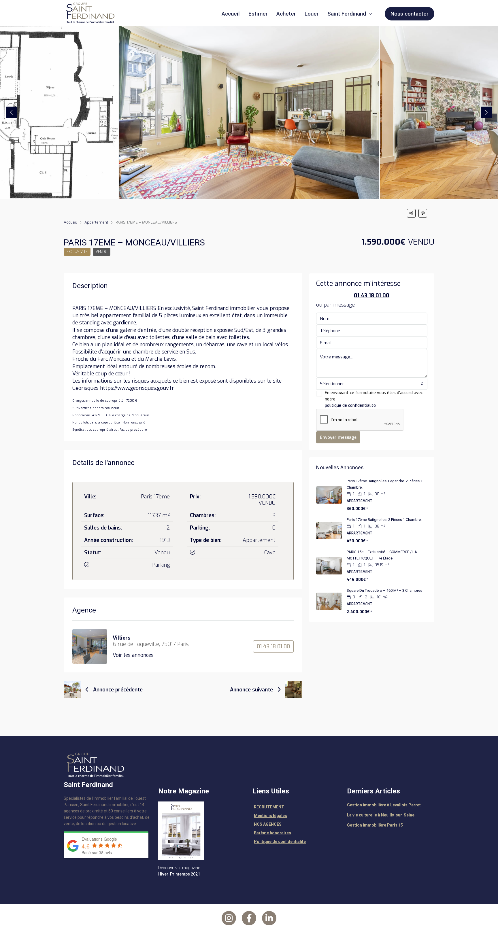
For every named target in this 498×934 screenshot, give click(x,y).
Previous (11, 112)
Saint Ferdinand (346, 13)
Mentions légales (270, 815)
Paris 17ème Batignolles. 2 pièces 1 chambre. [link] (384, 519)
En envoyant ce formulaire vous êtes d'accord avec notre (374, 399)
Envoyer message (338, 437)
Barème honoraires (272, 833)
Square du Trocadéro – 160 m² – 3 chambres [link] (384, 590)
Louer (312, 13)
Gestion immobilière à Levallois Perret (384, 805)
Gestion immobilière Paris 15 (375, 825)
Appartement (96, 222)
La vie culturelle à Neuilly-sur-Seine (380, 815)
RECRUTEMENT (269, 807)
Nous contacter (410, 13)
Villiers (122, 638)
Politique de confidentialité (280, 841)
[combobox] (372, 384)
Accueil (231, 13)
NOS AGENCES (268, 824)
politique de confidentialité (350, 405)
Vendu (101, 251)
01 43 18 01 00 (273, 646)
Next (486, 112)
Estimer (258, 13)
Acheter (286, 13)
